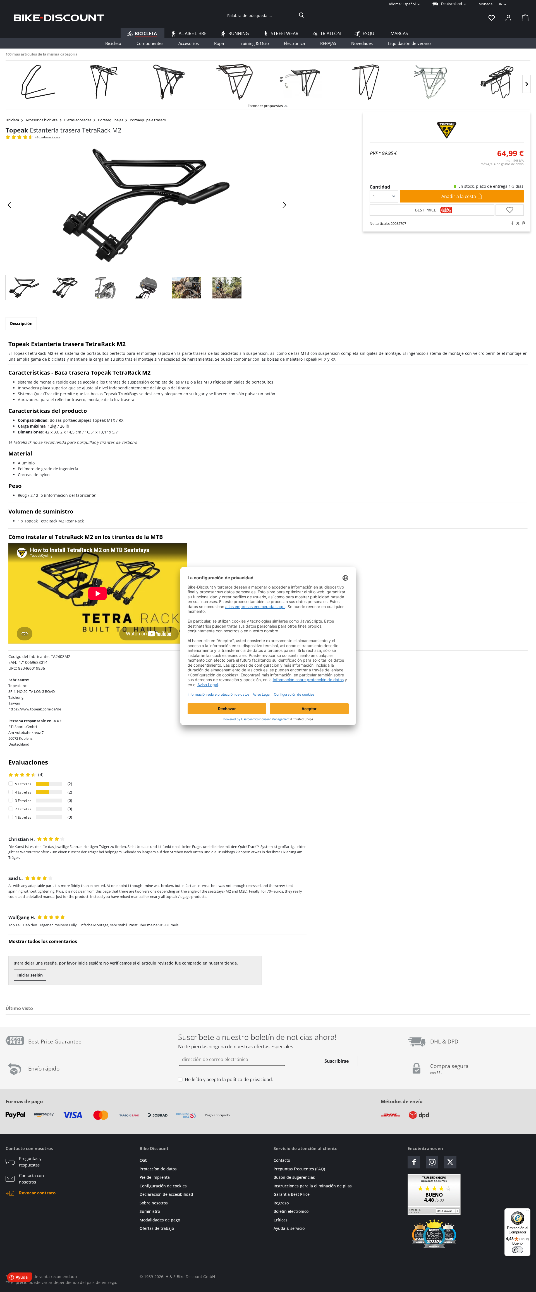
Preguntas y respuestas (30, 1162)
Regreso (281, 1203)
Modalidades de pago (160, 1220)
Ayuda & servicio (289, 1228)
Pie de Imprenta (155, 1177)
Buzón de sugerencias (294, 1177)
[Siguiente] (526, 84)
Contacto (282, 1160)
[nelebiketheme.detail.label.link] (38, 82)
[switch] (517, 1250)
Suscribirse (336, 1061)
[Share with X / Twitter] (516, 223)
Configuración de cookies (163, 1186)
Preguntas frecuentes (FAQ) (299, 1169)
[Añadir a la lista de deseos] (510, 210)
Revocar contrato (37, 1192)
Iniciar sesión (30, 975)
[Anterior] (10, 205)
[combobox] (259, 15)
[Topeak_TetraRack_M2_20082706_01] (147, 205)
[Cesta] (523, 18)
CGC (143, 1160)
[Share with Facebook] (511, 223)
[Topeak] (447, 130)
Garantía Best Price (292, 1194)
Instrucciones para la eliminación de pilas (313, 1186)
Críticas (281, 1220)
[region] (268, 80)
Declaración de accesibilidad (166, 1194)
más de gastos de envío (502, 164)
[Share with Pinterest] (522, 223)
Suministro (150, 1211)
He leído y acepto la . (229, 1079)
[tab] (21, 323)
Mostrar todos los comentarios (43, 941)
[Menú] (527, 1211)
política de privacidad (249, 1079)
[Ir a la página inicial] (59, 17)
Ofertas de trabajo (157, 1228)
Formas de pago (24, 1101)
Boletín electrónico (291, 1211)
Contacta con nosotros (31, 1179)
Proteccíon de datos (158, 1169)
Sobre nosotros (154, 1203)
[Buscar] (301, 15)
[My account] (508, 18)
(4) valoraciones (47, 137)
